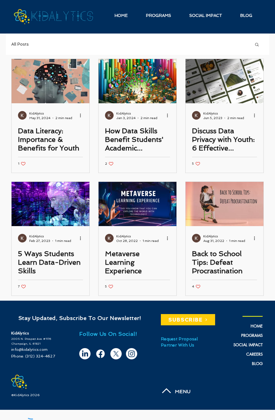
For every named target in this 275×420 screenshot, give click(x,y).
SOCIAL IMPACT (248, 344)
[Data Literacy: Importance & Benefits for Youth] (50, 81)
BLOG (257, 363)
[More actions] (82, 115)
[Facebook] (100, 353)
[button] (256, 45)
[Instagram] (131, 353)
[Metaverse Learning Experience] (137, 204)
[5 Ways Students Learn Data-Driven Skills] (50, 204)
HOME (257, 326)
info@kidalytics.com (29, 349)
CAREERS (254, 354)
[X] (116, 353)
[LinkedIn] (85, 353)
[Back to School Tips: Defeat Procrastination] (224, 204)
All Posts (20, 44)
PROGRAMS (252, 335)
